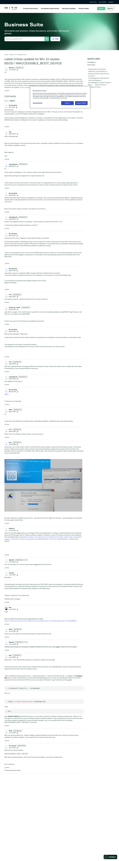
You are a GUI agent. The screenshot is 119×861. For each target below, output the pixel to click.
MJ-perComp (13, 105)
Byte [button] (90, 84)
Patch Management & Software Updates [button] (99, 82)
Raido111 (12, 528)
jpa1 (10, 442)
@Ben (6, 394)
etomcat (11, 573)
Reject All (67, 103)
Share (6, 91)
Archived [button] (91, 76)
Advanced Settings (37, 103)
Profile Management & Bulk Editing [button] (98, 78)
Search (47, 39)
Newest (12, 101)
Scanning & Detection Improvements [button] (98, 73)
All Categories (91, 62)
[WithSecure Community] (10, 8)
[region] (60, 97)
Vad (10, 132)
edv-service (12, 745)
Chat (56, 39)
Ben (10, 607)
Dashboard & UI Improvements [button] (97, 71)
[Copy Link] (17, 70)
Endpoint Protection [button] (101, 84)
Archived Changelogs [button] (95, 80)
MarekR (11, 67)
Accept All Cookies (81, 103)
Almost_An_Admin (14, 307)
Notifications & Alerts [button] (94, 87)
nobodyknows (13, 164)
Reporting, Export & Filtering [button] (97, 69)
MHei (10, 409)
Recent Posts (91, 65)
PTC (10, 294)
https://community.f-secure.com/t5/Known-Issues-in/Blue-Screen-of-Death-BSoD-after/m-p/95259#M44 (40, 621)
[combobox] (24, 39)
